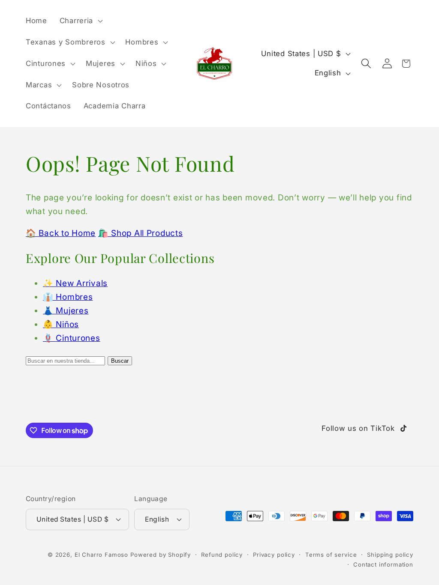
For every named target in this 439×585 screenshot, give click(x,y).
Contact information (383, 564)
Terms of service (331, 554)
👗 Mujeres (65, 310)
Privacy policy (274, 554)
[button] (80, 21)
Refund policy (222, 554)
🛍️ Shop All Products (140, 233)
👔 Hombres (68, 297)
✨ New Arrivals (75, 283)
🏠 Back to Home (61, 233)
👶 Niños (61, 324)
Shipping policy (390, 554)
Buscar (120, 361)
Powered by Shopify (160, 554)
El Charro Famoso (101, 554)
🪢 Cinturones (71, 338)
